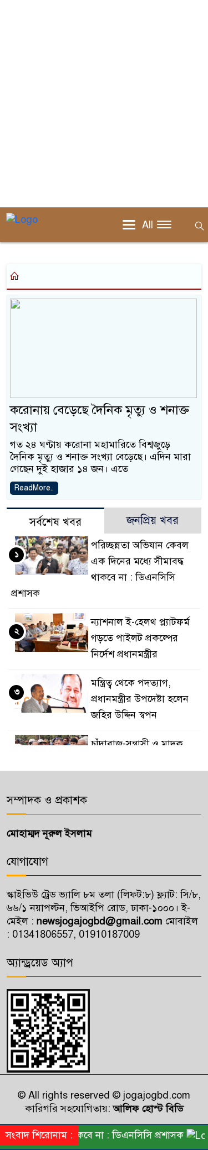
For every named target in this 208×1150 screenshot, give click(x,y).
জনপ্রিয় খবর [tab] (152, 520)
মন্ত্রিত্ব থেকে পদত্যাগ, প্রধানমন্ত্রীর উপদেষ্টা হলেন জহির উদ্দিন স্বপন (140, 699)
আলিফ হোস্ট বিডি (147, 1108)
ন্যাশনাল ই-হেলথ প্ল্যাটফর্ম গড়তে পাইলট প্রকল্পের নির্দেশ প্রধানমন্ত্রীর (140, 638)
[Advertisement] (104, 103)
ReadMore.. (34, 488)
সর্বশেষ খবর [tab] (55, 522)
